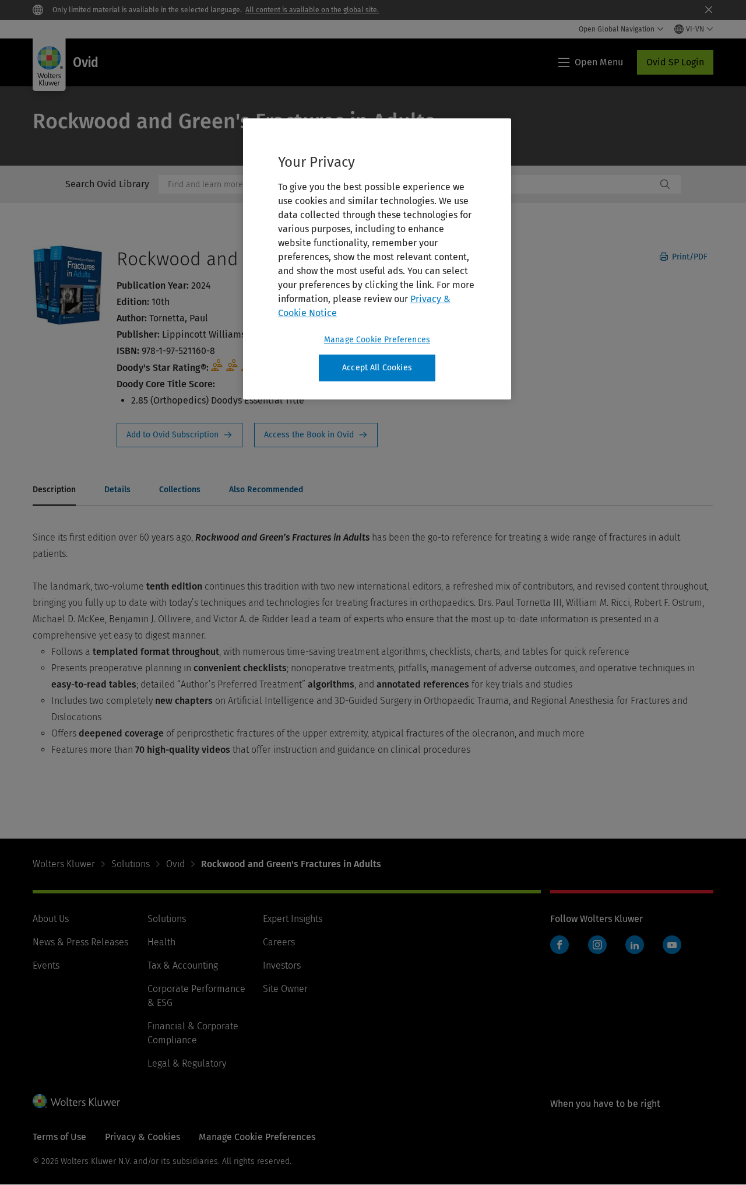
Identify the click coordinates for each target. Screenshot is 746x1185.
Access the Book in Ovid (316, 435)
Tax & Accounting (182, 965)
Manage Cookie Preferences (377, 340)
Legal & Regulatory (186, 1063)
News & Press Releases (80, 942)
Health (161, 942)
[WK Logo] (76, 1101)
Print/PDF (689, 257)
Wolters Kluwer (64, 864)
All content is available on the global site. (312, 10)
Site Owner (285, 988)
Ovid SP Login (675, 62)
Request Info (179, 435)
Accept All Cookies (377, 368)
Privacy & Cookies (142, 1136)
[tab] (54, 490)
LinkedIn (634, 944)
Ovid (175, 864)
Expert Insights (292, 918)
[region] (377, 258)
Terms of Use (59, 1136)
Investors (282, 965)
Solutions (130, 864)
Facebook (559, 944)
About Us (51, 918)
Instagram (597, 944)
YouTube (672, 944)
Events (46, 965)
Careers (279, 942)
